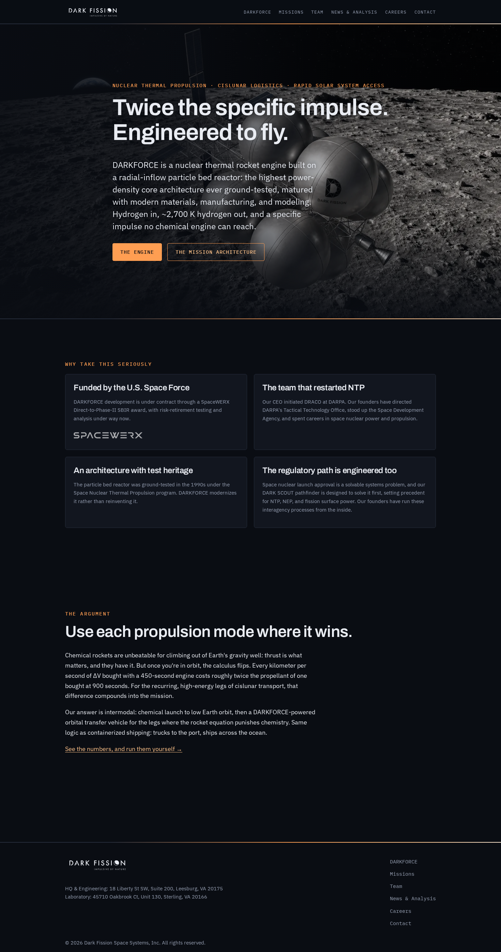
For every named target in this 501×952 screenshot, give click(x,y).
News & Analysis (354, 12)
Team (317, 12)
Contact (425, 12)
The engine (137, 252)
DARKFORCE (257, 12)
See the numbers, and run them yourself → (123, 749)
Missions (291, 12)
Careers (396, 12)
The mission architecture (216, 252)
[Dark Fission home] (93, 11)
